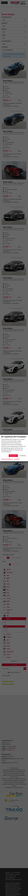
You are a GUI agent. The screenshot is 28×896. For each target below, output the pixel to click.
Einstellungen (23, 455)
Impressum (17, 459)
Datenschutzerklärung (7, 459)
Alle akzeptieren (13, 455)
